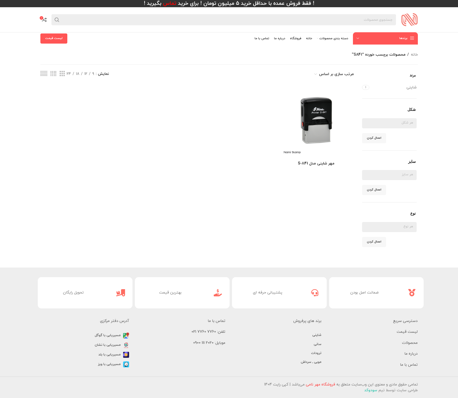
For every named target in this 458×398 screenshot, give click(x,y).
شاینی (316, 335)
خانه (414, 54)
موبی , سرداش (311, 362)
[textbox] (389, 122)
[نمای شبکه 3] (62, 74)
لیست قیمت (54, 38)
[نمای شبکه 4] (53, 74)
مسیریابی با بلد (109, 354)
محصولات (410, 343)
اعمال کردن (374, 138)
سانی (317, 344)
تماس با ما (409, 364)
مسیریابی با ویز (109, 364)
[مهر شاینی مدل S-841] (316, 121)
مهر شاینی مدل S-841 (316, 163)
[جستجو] (57, 19)
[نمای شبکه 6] (43, 74)
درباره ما (411, 353)
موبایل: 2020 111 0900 (209, 343)
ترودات (316, 353)
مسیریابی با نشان (108, 345)
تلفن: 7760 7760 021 (208, 331)
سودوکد (370, 390)
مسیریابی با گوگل (108, 335)
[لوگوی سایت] (409, 19)
